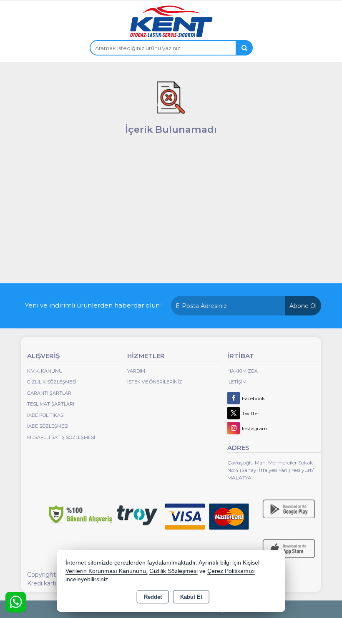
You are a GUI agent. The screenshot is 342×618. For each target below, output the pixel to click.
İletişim (236, 382)
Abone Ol (303, 306)
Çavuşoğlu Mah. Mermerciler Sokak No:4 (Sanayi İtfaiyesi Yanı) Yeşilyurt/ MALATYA (270, 470)
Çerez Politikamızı (231, 571)
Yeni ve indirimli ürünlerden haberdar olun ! (94, 305)
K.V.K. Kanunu (45, 371)
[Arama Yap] (244, 47)
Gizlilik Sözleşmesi (51, 382)
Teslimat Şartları (50, 404)
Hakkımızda (242, 371)
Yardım (136, 371)
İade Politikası (46, 415)
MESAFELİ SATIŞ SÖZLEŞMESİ (61, 437)
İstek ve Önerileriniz (154, 382)
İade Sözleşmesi (47, 426)
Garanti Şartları (50, 393)
